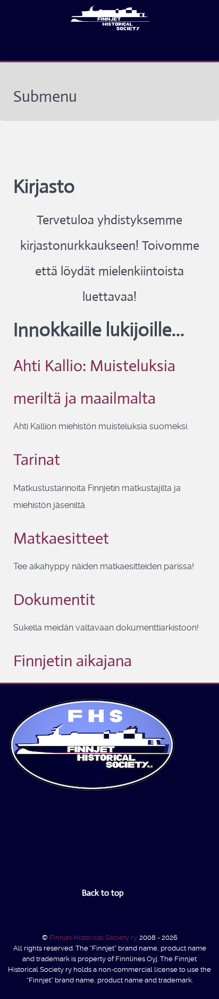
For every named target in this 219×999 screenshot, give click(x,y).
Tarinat (36, 459)
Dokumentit (54, 599)
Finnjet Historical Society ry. (94, 937)
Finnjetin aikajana (72, 660)
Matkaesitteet (61, 538)
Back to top (104, 893)
